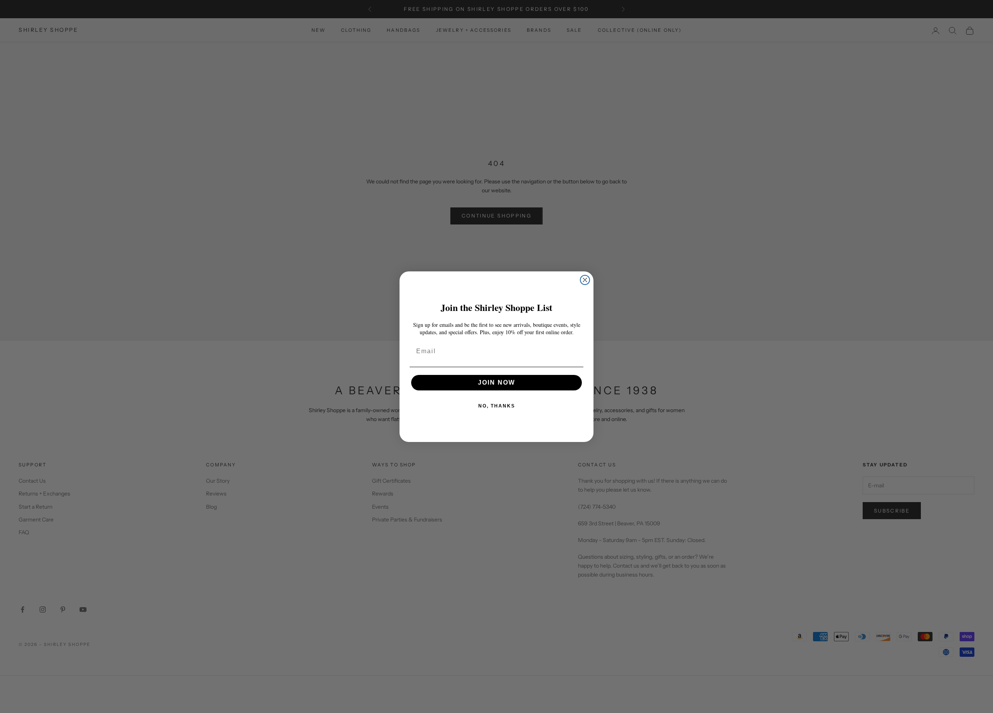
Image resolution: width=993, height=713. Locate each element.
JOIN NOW (496, 382)
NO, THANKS (496, 406)
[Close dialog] (585, 280)
